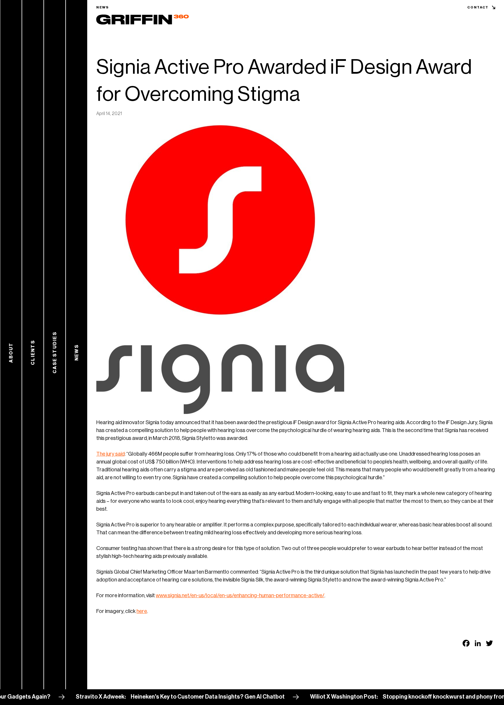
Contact (478, 7)
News (102, 7)
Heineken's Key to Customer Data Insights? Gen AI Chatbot (181, 697)
